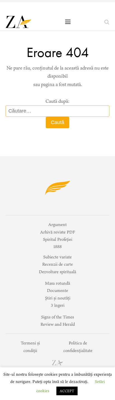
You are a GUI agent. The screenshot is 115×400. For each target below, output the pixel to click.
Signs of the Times (57, 317)
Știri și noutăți (57, 298)
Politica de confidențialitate (77, 346)
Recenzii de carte (57, 264)
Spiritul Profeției (57, 239)
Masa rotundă (57, 283)
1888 (57, 246)
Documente (57, 290)
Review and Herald (57, 324)
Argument (57, 224)
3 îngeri (57, 305)
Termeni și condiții (30, 346)
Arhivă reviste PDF (57, 232)
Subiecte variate (57, 257)
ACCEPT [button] (67, 391)
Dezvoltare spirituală (57, 272)
